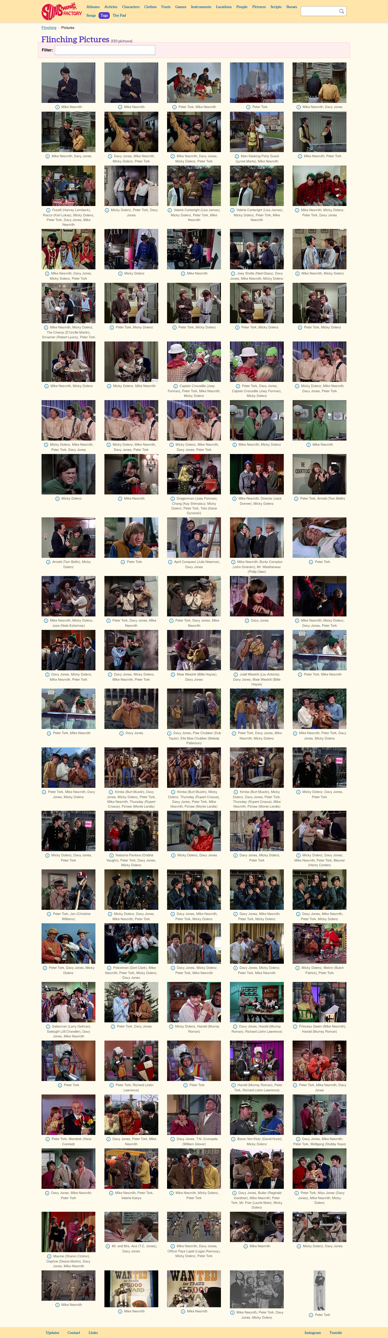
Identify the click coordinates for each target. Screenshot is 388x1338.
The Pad (119, 15)
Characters (130, 7)
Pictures (259, 7)
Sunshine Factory (62, 11)
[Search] (341, 11)
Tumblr (336, 1333)
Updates (52, 1333)
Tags (104, 15)
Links (93, 1333)
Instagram (313, 1333)
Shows (291, 7)
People (241, 7)
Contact (74, 1333)
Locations (223, 7)
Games (180, 7)
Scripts (276, 7)
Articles (110, 7)
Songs (91, 15)
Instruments (201, 7)
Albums (92, 7)
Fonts (165, 7)
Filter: (47, 50)
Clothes (150, 7)
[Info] (57, 107)
